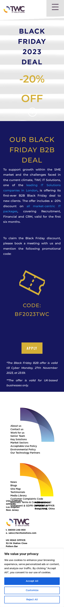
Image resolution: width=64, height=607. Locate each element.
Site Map (15, 489)
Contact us (16, 429)
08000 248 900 (17, 530)
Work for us (17, 433)
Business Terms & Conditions (27, 502)
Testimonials (17, 492)
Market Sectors (19, 443)
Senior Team (17, 436)
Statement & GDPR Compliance (29, 506)
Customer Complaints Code (26, 499)
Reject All (32, 599)
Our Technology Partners (25, 453)
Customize (32, 590)
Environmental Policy (23, 449)
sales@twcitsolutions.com (22, 533)
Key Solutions (18, 439)
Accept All (32, 581)
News (13, 482)
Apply (32, 348)
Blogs (13, 485)
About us (15, 426)
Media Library (18, 496)
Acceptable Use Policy (23, 446)
